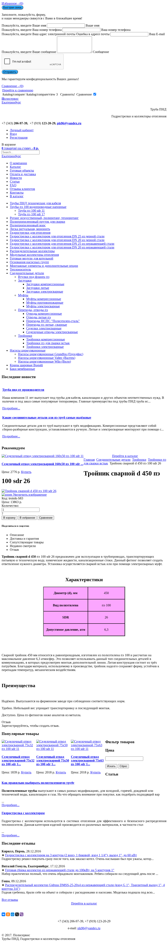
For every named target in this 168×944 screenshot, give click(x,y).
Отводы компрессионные (44, 313)
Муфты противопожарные (44, 302)
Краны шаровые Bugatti (26, 365)
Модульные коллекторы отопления (34, 254)
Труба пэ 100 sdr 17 (31, 214)
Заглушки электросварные (44, 291)
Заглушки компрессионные (45, 284)
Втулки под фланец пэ (33, 277)
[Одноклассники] (8, 914)
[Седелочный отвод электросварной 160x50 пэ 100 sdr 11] (43, 456)
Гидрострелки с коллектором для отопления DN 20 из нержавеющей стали (62, 247)
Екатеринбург (11, 156)
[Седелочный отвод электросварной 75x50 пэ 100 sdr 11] (53, 749)
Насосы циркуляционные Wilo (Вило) (44, 361)
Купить (26, 472)
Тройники (25, 335)
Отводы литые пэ (38, 317)
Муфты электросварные (43, 306)
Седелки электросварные (43, 328)
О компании (18, 163)
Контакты (17, 192)
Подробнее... (10, 805)
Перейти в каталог (125, 456)
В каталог (17, 196)
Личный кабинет (22, 130)
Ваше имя (92, 25)
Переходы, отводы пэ (33, 310)
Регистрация (18, 137)
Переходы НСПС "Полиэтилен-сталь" (53, 321)
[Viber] (21, 914)
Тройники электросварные (45, 346)
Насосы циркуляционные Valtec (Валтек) (46, 358)
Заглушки (25, 280)
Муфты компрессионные (43, 299)
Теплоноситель (20, 269)
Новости (16, 178)
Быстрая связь (12, 7)
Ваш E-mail (157, 34)
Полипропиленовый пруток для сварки (37, 221)
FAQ (13, 185)
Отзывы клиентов (22, 189)
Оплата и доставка (23, 174)
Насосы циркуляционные (27, 350)
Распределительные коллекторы (32, 251)
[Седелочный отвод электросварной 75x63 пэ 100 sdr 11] (88, 749)
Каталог (15, 167)
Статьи (15, 181)
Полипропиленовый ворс (28, 225)
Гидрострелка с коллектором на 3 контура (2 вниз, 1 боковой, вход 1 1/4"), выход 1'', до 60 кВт (71, 855)
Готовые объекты (22, 170)
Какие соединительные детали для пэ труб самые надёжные (46, 417)
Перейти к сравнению (17, 90)
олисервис (11, 100)
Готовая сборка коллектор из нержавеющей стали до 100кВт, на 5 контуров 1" (59, 870)
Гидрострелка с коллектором (23, 813)
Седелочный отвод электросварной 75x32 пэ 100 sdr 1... (18, 760)
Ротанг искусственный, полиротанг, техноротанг (44, 218)
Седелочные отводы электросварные (52, 332)
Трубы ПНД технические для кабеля (35, 203)
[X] (17, 914)
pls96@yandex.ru (69, 123)
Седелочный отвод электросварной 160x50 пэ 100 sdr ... (42, 464)
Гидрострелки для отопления (30, 232)
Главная (89, 459)
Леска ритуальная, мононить (30, 229)
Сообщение (101, 52)
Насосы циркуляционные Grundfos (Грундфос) (50, 354)
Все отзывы (10, 899)
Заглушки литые (37, 288)
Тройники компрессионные (45, 339)
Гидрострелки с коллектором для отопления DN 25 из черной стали (57, 236)
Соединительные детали (27, 273)
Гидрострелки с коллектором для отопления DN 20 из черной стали (57, 240)
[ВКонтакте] (3, 914)
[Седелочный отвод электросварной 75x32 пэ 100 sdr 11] (19, 749)
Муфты (23, 295)
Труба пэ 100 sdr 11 (31, 210)
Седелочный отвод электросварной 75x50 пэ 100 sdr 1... (52, 760)
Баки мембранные (22, 369)
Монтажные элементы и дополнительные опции (44, 265)
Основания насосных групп (29, 262)
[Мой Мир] (12, 914)
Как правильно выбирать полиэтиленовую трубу (38, 782)
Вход (13, 134)
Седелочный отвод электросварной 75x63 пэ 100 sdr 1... (87, 760)
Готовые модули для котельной (31, 258)
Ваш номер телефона (116, 29)
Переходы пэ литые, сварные (46, 324)
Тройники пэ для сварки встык (48, 343)
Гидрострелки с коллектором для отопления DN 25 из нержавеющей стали (62, 243)
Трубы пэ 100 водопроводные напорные (38, 207)
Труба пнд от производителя (23, 389)
